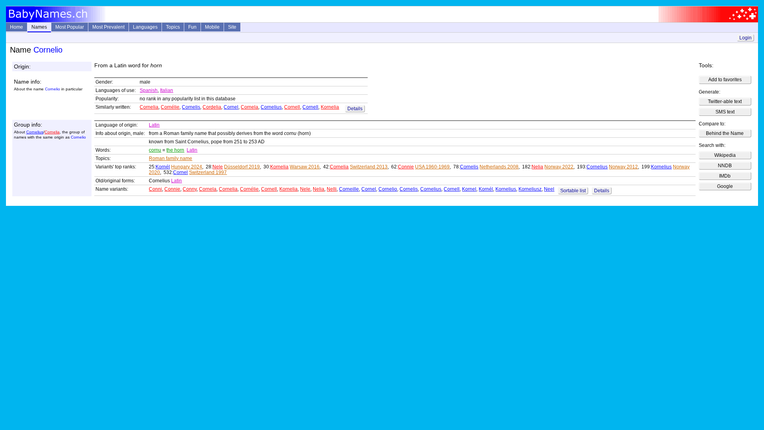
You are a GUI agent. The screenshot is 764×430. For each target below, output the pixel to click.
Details (355, 108)
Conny (190, 189)
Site (232, 27)
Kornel (469, 189)
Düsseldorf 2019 (242, 167)
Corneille (349, 189)
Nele (217, 167)
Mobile (212, 27)
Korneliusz (530, 189)
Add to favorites (725, 79)
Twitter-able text (725, 101)
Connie (406, 167)
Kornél (163, 167)
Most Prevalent (108, 27)
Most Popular (69, 27)
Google (725, 186)
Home (16, 27)
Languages (145, 27)
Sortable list (573, 191)
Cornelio (387, 189)
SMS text (725, 112)
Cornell (292, 107)
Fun (192, 27)
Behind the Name (725, 133)
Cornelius (271, 107)
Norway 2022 (558, 167)
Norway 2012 (623, 167)
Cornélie (170, 107)
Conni (155, 189)
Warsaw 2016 (305, 167)
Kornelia (330, 107)
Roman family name (170, 158)
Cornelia (149, 107)
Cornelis (191, 107)
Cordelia (212, 107)
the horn (175, 150)
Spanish (149, 90)
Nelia (537, 167)
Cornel (231, 107)
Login (745, 38)
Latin (154, 125)
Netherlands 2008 (498, 167)
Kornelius (661, 167)
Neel (549, 189)
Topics (173, 27)
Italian (166, 90)
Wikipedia (725, 155)
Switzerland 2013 (369, 167)
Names (39, 27)
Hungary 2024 (186, 167)
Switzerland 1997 (208, 172)
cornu (155, 150)
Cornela (249, 107)
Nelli (332, 189)
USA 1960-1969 (432, 167)
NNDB (725, 165)
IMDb (725, 176)
